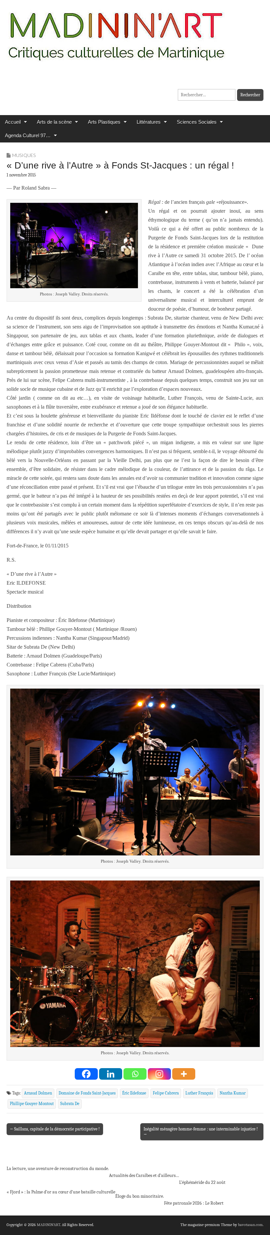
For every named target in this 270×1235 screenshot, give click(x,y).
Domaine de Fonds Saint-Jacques (87, 1093)
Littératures (149, 122)
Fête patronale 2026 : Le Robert (194, 1203)
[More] (183, 1074)
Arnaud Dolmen (38, 1093)
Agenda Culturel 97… (28, 135)
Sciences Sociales (197, 122)
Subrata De (69, 1103)
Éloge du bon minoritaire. (139, 1196)
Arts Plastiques (104, 122)
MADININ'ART (48, 1224)
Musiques (24, 155)
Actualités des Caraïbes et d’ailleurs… (144, 1175)
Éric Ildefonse (134, 1093)
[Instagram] (159, 1074)
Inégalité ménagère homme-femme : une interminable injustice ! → (201, 1132)
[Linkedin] (110, 1074)
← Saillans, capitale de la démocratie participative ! (55, 1129)
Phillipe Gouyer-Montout (32, 1103)
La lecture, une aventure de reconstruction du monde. (58, 1168)
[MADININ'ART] (116, 32)
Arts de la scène (54, 122)
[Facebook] (86, 1074)
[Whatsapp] (135, 1074)
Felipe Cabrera (166, 1093)
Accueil (13, 122)
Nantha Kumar (233, 1093)
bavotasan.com (250, 1224)
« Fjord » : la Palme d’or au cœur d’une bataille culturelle (61, 1192)
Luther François (199, 1093)
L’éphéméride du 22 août (202, 1182)
